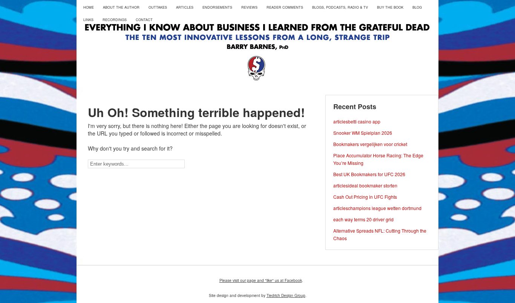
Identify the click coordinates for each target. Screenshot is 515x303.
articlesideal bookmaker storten (365, 185)
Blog (417, 7)
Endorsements (217, 7)
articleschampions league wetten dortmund (377, 208)
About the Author (121, 7)
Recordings (115, 19)
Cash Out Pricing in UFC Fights (365, 196)
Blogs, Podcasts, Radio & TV (340, 7)
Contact (144, 19)
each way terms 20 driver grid (363, 219)
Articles (184, 7)
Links (88, 19)
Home (88, 7)
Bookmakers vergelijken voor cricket (370, 144)
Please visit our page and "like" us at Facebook (260, 280)
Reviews (249, 7)
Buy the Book (390, 7)
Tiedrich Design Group (286, 295)
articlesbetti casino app (356, 121)
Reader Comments (285, 7)
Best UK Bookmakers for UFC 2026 (369, 174)
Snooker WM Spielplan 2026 (362, 132)
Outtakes (158, 7)
